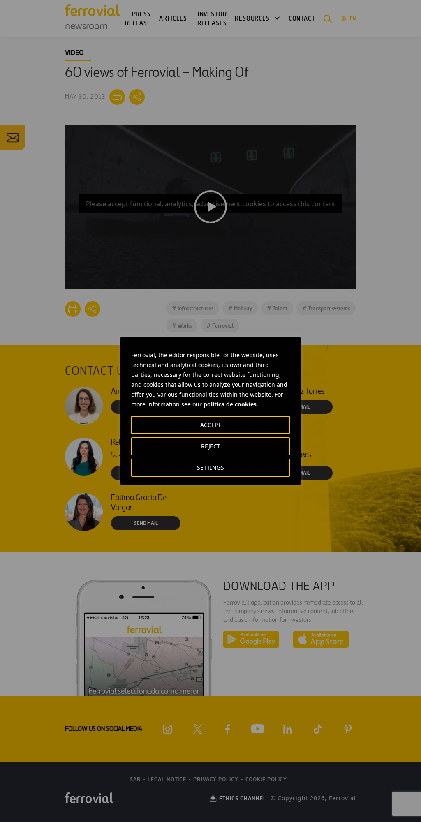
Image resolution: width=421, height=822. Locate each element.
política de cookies (230, 404)
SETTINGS (210, 467)
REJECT (210, 446)
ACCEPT (210, 425)
